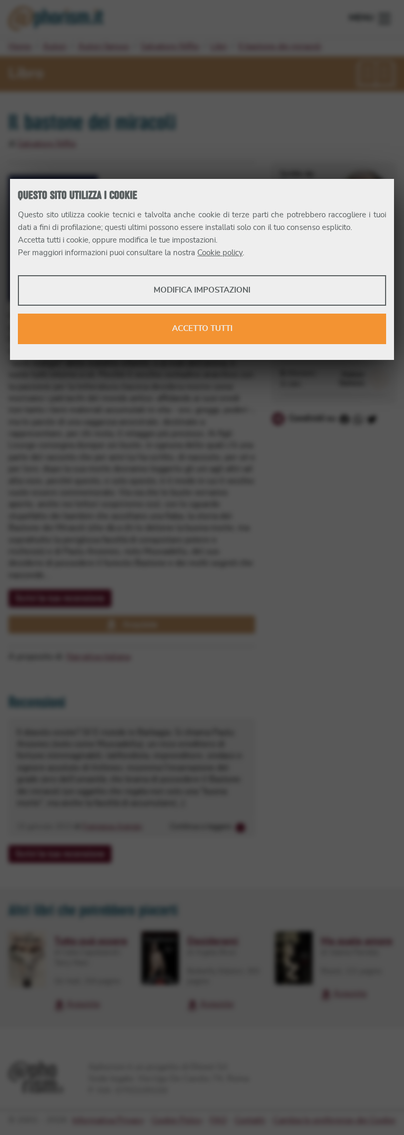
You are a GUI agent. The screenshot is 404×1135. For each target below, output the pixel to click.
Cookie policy (220, 253)
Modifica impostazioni (202, 290)
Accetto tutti (202, 329)
